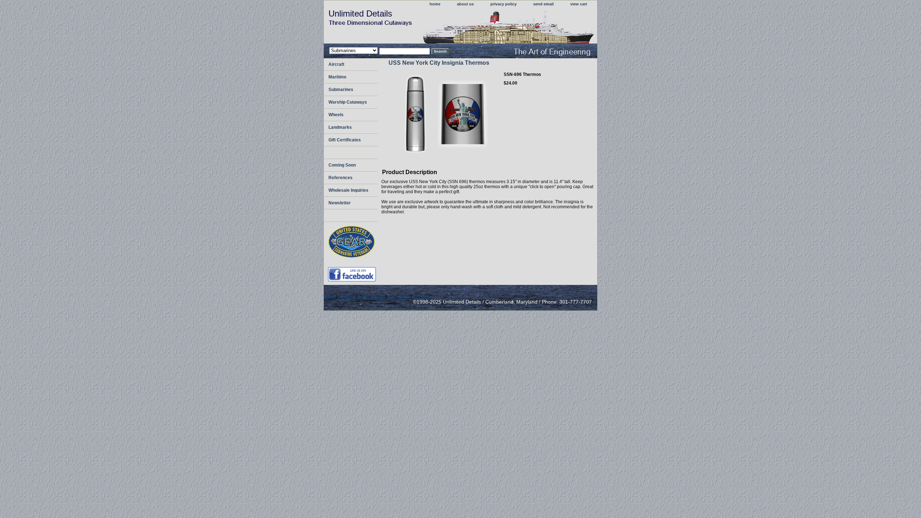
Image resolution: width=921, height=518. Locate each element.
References (340, 177)
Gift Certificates (344, 139)
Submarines (340, 89)
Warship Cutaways (347, 102)
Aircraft (336, 64)
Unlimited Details (360, 13)
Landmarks (340, 127)
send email (543, 4)
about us (465, 4)
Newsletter (339, 202)
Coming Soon (342, 165)
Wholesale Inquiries (348, 190)
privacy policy (503, 4)
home (435, 4)
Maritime (337, 76)
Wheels (336, 114)
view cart (578, 4)
